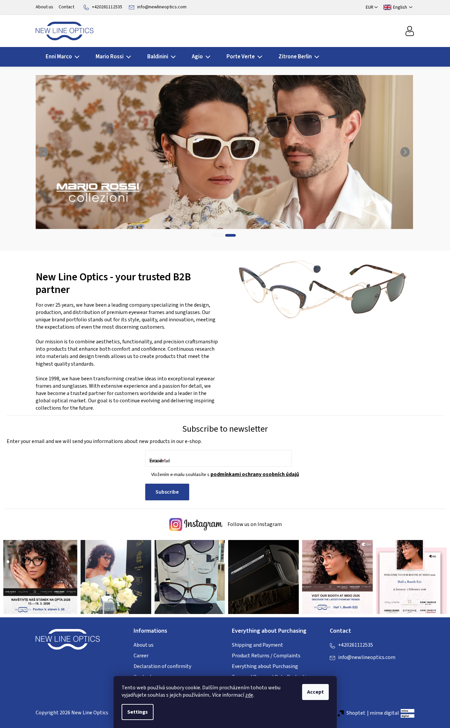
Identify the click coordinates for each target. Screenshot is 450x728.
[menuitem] (60, 57)
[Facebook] (335, 671)
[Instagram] (348, 671)
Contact (66, 7)
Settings (137, 712)
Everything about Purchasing (265, 666)
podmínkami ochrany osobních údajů (255, 474)
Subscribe (167, 492)
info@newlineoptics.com (162, 7)
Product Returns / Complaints (266, 655)
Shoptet (355, 713)
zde (249, 695)
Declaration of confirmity (162, 666)
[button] (44, 152)
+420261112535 (107, 7)
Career (141, 655)
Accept (315, 692)
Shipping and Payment (257, 645)
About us (44, 7)
